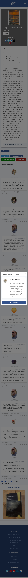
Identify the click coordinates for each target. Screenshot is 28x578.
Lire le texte (15, 302)
